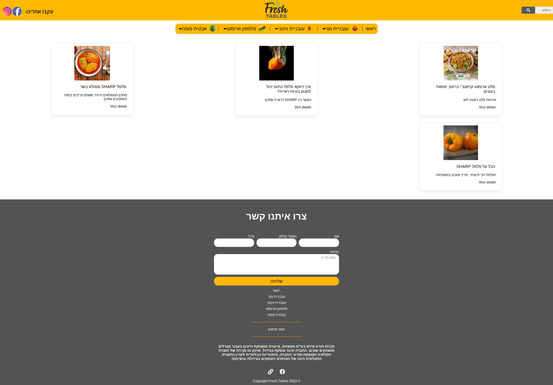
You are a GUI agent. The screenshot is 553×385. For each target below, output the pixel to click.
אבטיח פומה (194, 28)
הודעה (334, 252)
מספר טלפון (288, 236)
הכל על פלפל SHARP (475, 166)
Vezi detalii (487, 107)
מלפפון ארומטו (241, 28)
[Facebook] (282, 371)
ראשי (370, 28)
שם (336, 236)
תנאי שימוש (276, 329)
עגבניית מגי (337, 28)
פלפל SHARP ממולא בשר (103, 86)
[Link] (270, 371)
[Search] (528, 10)
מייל (251, 236)
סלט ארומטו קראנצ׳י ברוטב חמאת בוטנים (465, 89)
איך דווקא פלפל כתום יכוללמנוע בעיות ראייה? (288, 89)
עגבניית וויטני (291, 28)
